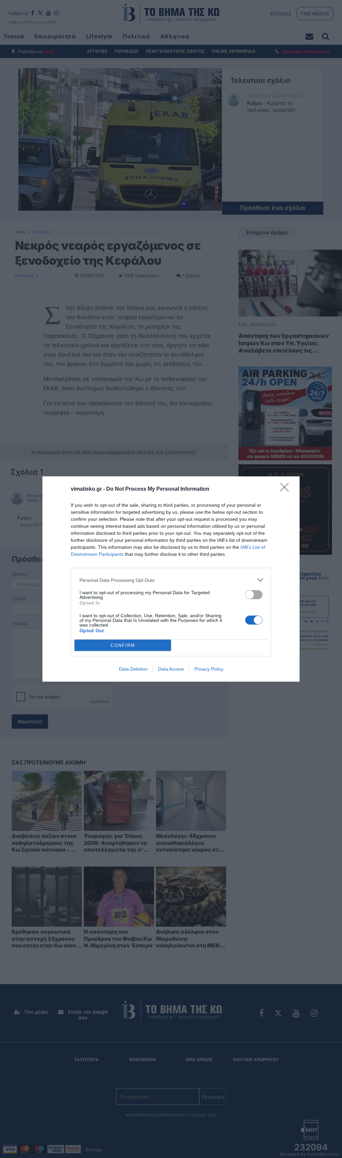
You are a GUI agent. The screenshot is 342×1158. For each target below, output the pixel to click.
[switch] (254, 594)
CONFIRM (123, 645)
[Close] (286, 489)
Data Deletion (133, 669)
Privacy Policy (208, 669)
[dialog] (171, 579)
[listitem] (171, 580)
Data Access (171, 669)
